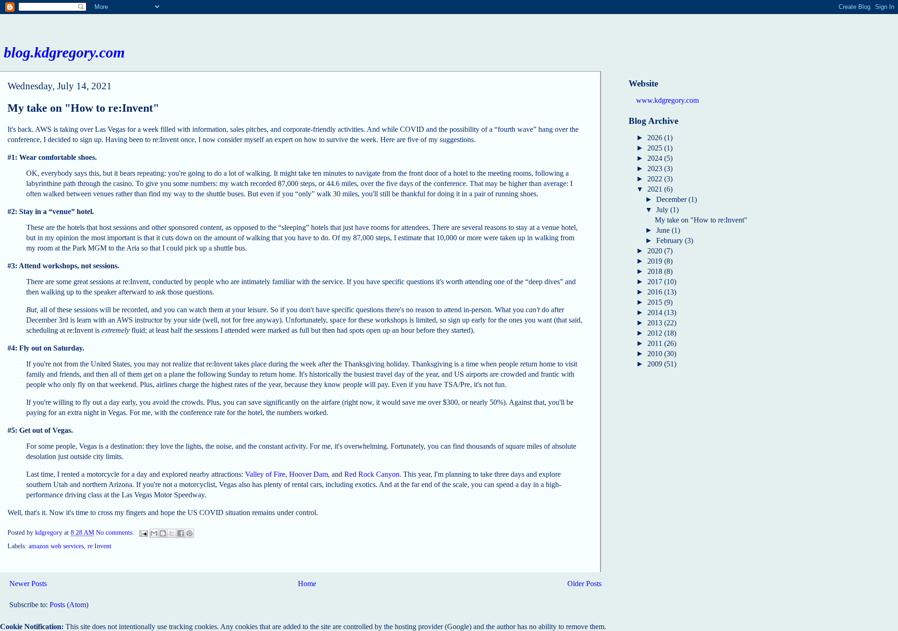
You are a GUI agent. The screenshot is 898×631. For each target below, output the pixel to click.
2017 (655, 282)
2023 (655, 168)
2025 (655, 148)
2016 (655, 292)
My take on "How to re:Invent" (83, 108)
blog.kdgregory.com (64, 52)
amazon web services (56, 546)
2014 (655, 312)
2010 (655, 354)
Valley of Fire (265, 474)
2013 (655, 323)
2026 (655, 138)
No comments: (116, 533)
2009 (655, 364)
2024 (655, 158)
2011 (655, 343)
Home (307, 584)
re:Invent (99, 546)
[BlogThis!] (162, 533)
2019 (655, 261)
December (672, 199)
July (663, 210)
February (670, 240)
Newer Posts (28, 584)
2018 (655, 271)
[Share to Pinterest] (189, 533)
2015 (655, 302)
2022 (655, 179)
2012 (655, 333)
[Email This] (154, 533)
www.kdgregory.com (667, 100)
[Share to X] (171, 533)
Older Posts (584, 584)
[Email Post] (143, 533)
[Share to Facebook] (180, 533)
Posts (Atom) (69, 605)
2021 (655, 189)
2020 (655, 251)
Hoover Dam (308, 474)
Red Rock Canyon (371, 474)
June (664, 230)
